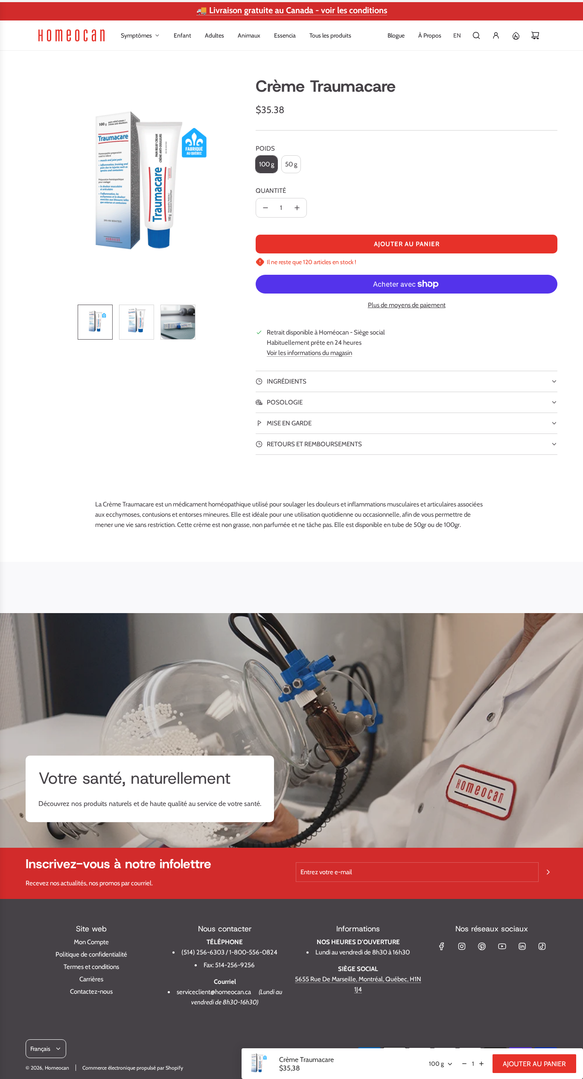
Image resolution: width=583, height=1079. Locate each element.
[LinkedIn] (522, 946)
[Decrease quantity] (464, 1063)
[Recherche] (476, 35)
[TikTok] (542, 946)
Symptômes (136, 35)
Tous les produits (330, 35)
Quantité (271, 191)
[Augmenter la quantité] (297, 207)
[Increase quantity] (481, 1063)
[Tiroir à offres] (515, 35)
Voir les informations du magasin (309, 353)
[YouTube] (502, 946)
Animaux (249, 35)
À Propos (429, 35)
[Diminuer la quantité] (265, 207)
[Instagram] (461, 946)
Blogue (396, 35)
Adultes (214, 35)
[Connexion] (496, 35)
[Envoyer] (548, 872)
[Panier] (535, 35)
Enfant (182, 35)
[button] (32, 187)
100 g (266, 164)
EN (457, 35)
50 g (291, 164)
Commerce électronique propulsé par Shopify (132, 1067)
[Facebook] (441, 946)
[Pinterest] (481, 946)
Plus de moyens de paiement (407, 305)
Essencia (285, 35)
